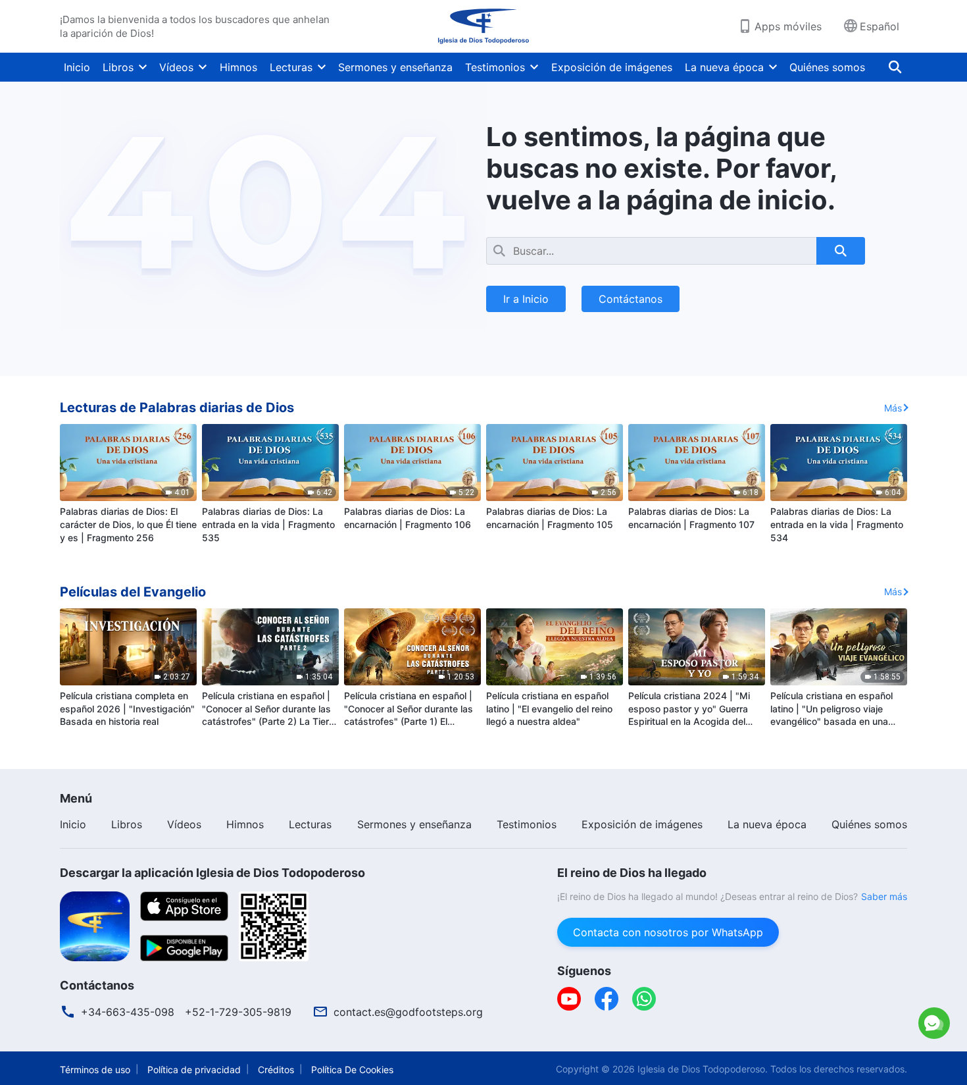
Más (893, 407)
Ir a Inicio (526, 298)
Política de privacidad (194, 1069)
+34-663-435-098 (127, 1012)
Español (879, 26)
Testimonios (495, 67)
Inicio (77, 67)
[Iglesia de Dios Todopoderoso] (483, 26)
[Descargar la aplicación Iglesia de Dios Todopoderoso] (95, 925)
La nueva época (724, 67)
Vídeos (176, 67)
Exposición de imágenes (611, 67)
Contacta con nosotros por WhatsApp (668, 932)
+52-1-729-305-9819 (238, 1012)
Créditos (276, 1069)
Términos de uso (95, 1069)
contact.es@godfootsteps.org (408, 1012)
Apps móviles (788, 26)
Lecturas (291, 67)
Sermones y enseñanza (395, 67)
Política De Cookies (352, 1069)
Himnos (238, 67)
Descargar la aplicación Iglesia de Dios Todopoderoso (212, 873)
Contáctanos (630, 298)
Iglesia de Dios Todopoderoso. (702, 1068)
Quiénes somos (827, 67)
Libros (118, 67)
